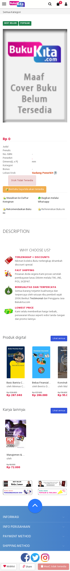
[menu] (4, 4)
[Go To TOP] (35, 506)
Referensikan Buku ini (53, 209)
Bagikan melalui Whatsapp (48, 200)
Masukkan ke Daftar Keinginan (15, 200)
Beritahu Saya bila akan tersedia (26, 189)
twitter (35, 557)
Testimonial (36, 298)
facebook (25, 557)
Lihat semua (59, 338)
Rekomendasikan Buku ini (17, 211)
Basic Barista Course (17, 383)
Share (28, 567)
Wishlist (10, 566)
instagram (45, 557)
